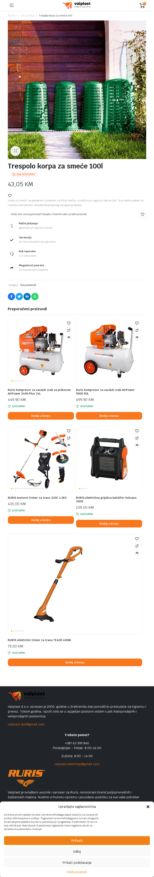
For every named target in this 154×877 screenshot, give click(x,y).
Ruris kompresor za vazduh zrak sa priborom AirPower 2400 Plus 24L (39, 391)
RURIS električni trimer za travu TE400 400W (39, 640)
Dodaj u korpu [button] (41, 416)
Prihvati (77, 840)
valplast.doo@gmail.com (26, 724)
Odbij (77, 852)
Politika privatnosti (77, 871)
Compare (69, 330)
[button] (148, 807)
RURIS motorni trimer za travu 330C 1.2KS (37, 498)
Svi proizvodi (28, 15)
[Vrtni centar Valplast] (76, 5)
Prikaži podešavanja (77, 863)
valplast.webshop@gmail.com (77, 764)
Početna (12, 15)
